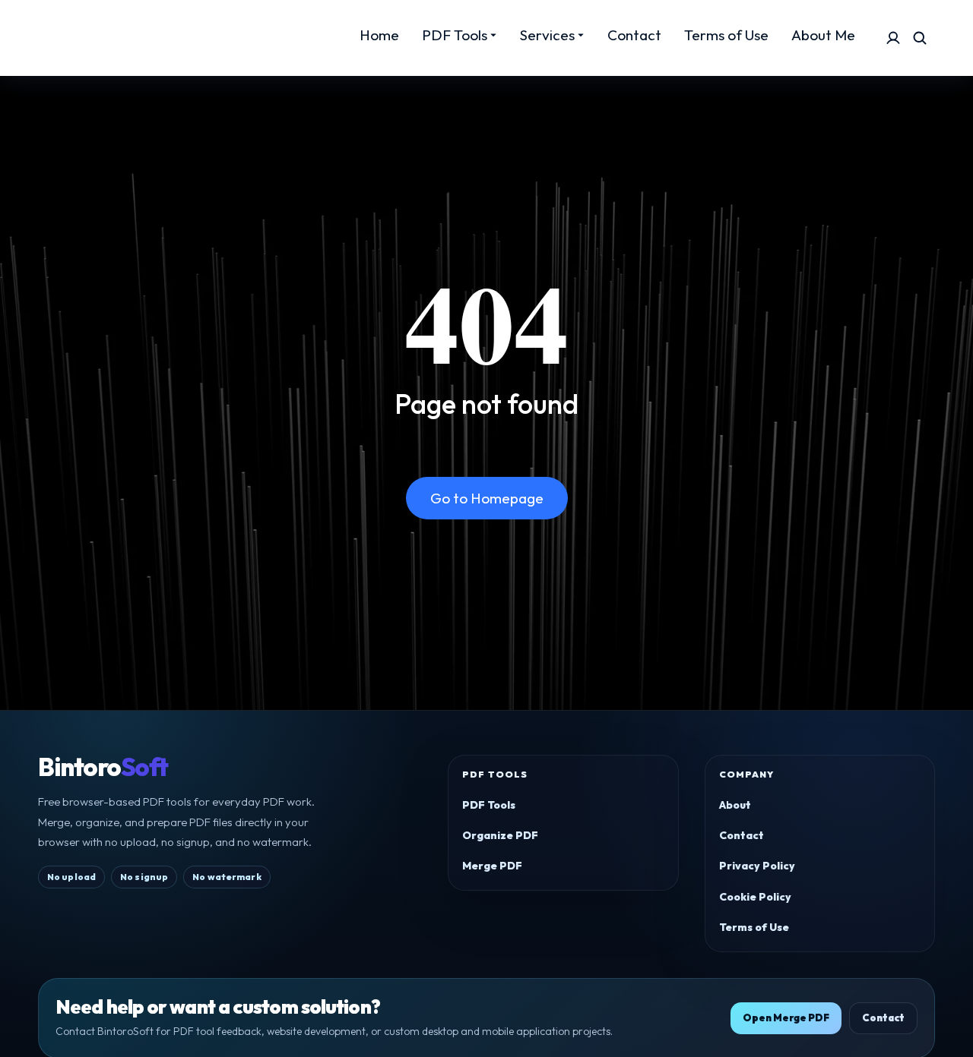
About (735, 805)
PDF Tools (488, 805)
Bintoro (103, 767)
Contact (741, 835)
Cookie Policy (755, 897)
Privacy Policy (757, 865)
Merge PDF (492, 865)
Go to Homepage (487, 498)
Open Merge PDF (786, 1017)
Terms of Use (754, 927)
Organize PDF (500, 835)
